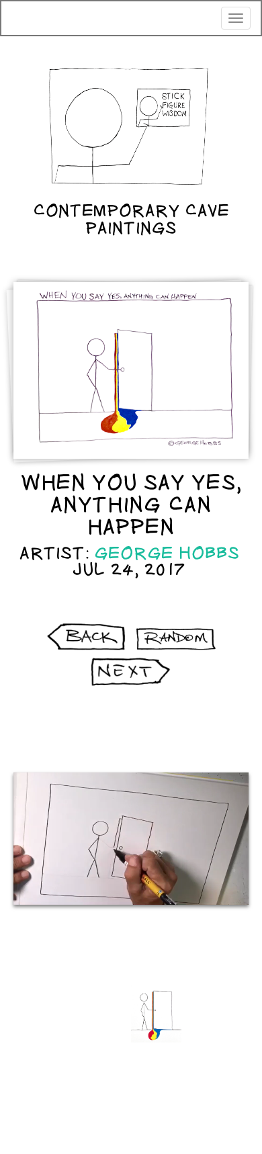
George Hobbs (167, 553)
